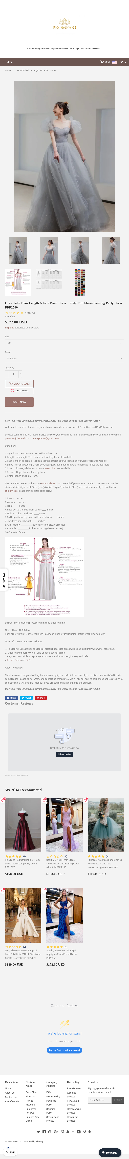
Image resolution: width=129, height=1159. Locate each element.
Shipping (9, 327)
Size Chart (31, 1096)
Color (8, 352)
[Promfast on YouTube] (79, 1132)
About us (9, 1092)
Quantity (9, 367)
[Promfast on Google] (56, 1132)
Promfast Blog (12, 1101)
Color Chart (32, 1092)
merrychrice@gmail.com (46, 438)
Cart (107, 62)
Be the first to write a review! (64, 1050)
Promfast (16, 1141)
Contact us (10, 1097)
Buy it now (19, 402)
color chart (50, 468)
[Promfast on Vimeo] (84, 1132)
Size (7, 336)
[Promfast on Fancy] (89, 1132)
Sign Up (118, 1100)
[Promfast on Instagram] (62, 1132)
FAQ (28, 660)
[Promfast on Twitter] (38, 1132)
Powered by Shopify (33, 1141)
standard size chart (51, 483)
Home (8, 70)
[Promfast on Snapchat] (68, 1132)
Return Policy (14, 660)
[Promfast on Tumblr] (73, 1132)
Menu (10, 62)
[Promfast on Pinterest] (50, 1132)
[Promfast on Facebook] (44, 1132)
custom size (11, 491)
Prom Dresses (74, 1088)
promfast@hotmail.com (17, 438)
